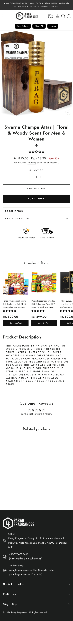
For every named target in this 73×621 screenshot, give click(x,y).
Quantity (36, 170)
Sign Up (10, 604)
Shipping (32, 162)
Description (14, 211)
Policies (10, 594)
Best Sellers (22, 26)
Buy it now (36, 198)
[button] (36, 152)
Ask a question (17, 218)
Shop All (39, 26)
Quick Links (13, 584)
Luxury (53, 26)
